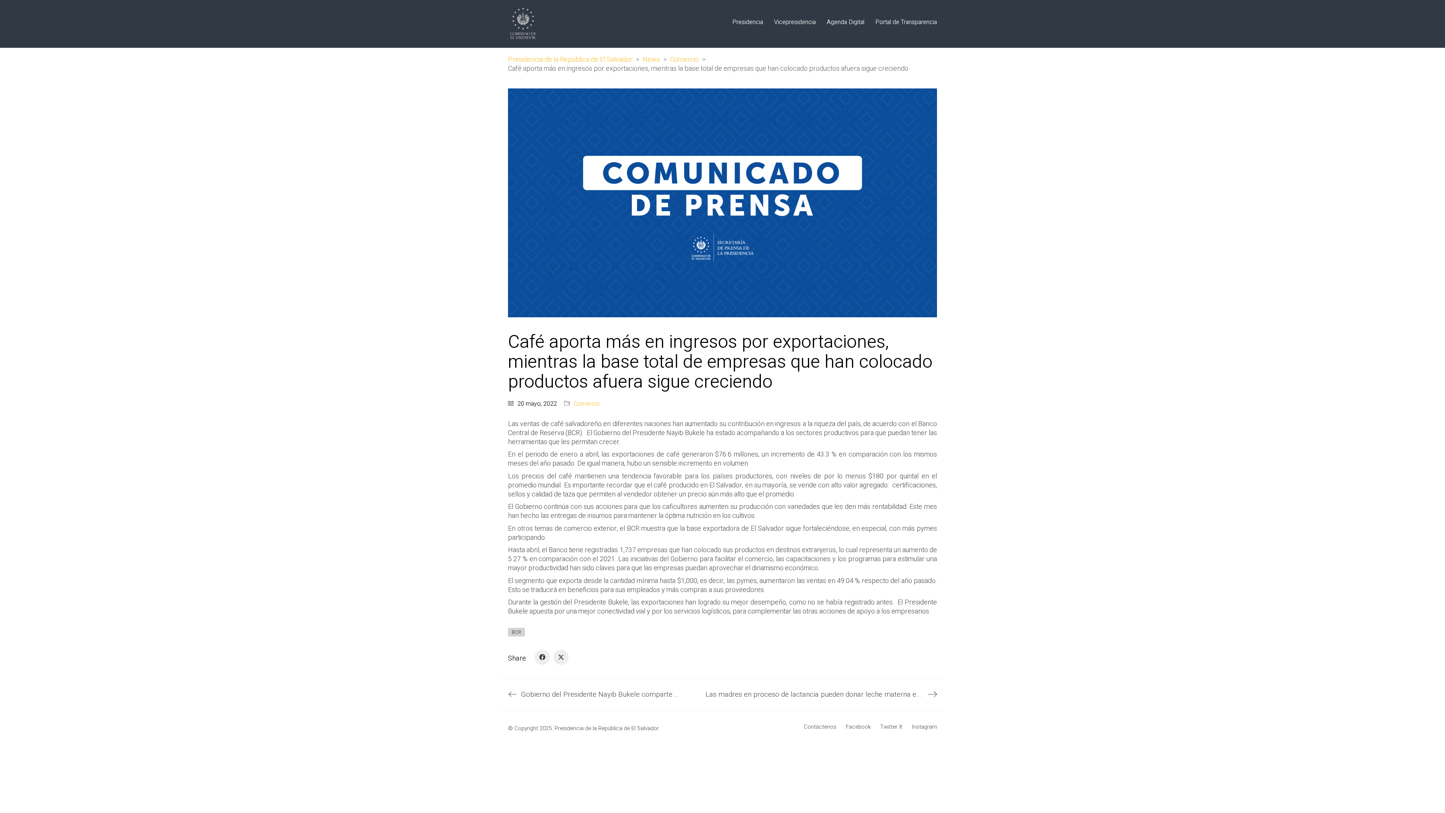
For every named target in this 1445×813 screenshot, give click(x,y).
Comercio (586, 404)
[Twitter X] (561, 657)
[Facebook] (542, 657)
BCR (516, 632)
